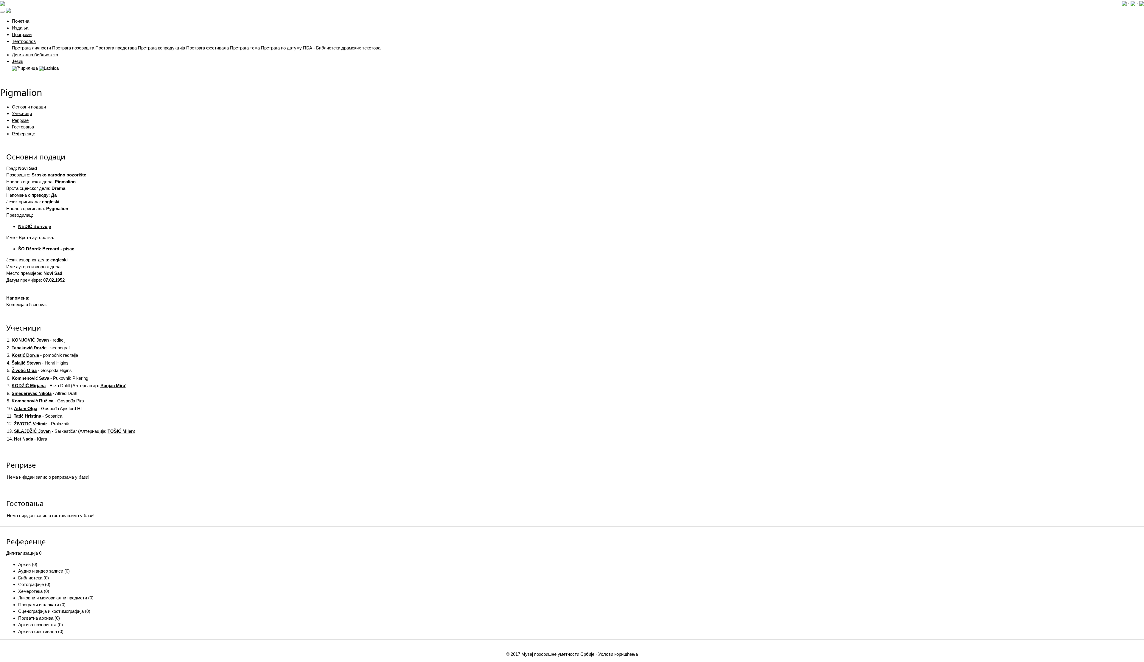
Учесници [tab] (22, 113)
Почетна (20, 21)
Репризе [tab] (20, 120)
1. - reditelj (36, 339)
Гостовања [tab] (23, 126)
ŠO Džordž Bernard (38, 248)
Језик (17, 61)
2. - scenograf (38, 347)
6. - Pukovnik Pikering (47, 378)
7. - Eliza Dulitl (38, 385)
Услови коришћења (618, 654)
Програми (22, 34)
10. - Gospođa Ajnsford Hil (44, 408)
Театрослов (24, 41)
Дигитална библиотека (35, 54)
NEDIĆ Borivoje (34, 226)
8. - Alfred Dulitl (42, 393)
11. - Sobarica (34, 415)
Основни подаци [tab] (29, 106)
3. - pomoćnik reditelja (42, 355)
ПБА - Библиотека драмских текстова (341, 47)
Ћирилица (27, 68)
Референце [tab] (23, 133)
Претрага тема (245, 47)
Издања (20, 27)
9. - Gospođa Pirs (45, 400)
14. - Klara (27, 438)
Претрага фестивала (207, 47)
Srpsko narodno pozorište (59, 174)
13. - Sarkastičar (42, 431)
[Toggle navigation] (2, 12)
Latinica (51, 68)
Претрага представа (116, 47)
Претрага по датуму (281, 47)
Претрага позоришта (73, 47)
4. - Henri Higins (38, 362)
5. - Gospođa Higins (39, 370)
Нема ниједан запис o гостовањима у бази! (50, 515)
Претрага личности (31, 47)
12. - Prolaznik (38, 423)
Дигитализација (23, 553)
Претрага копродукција (161, 47)
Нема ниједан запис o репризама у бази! (48, 477)
